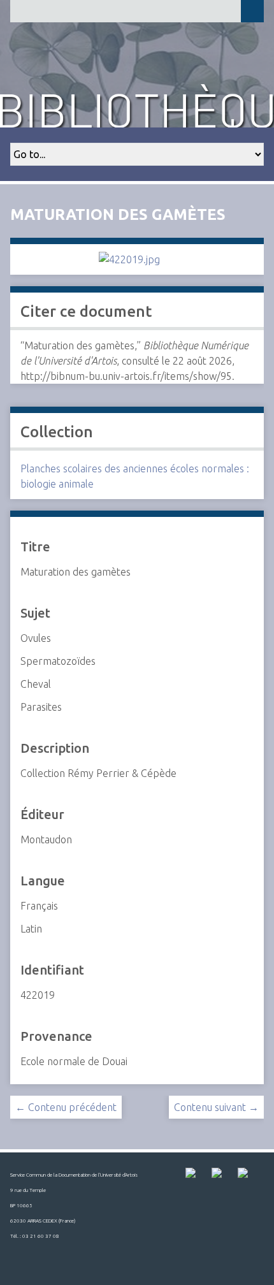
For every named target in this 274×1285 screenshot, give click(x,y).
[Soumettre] (252, 11)
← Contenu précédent (66, 1107)
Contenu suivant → (216, 1107)
